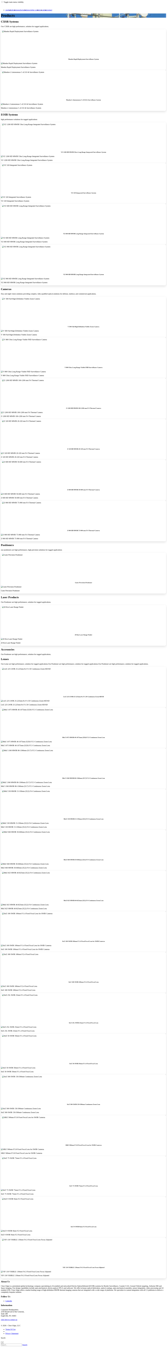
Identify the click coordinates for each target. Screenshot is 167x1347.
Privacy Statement (11, 1333)
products (8, 10)
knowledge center (33, 10)
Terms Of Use (10, 1329)
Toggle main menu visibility (14, 2)
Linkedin (8, 1301)
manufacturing (21, 10)
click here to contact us (9, 1320)
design (14, 10)
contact (49, 10)
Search (24, 1345)
